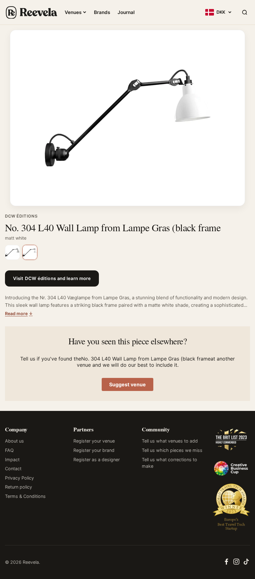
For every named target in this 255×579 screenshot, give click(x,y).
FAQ (9, 450)
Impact (12, 459)
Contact (13, 468)
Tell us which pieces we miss (172, 450)
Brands (102, 12)
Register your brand (93, 450)
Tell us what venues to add (170, 440)
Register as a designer (96, 459)
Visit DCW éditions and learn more (52, 278)
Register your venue (94, 440)
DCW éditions (21, 216)
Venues (73, 12)
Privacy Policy (19, 477)
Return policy (18, 486)
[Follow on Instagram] (236, 563)
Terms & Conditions (25, 496)
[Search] (244, 12)
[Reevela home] (31, 12)
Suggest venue (127, 384)
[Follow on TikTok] (246, 563)
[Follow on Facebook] (226, 563)
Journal (126, 12)
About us (14, 440)
